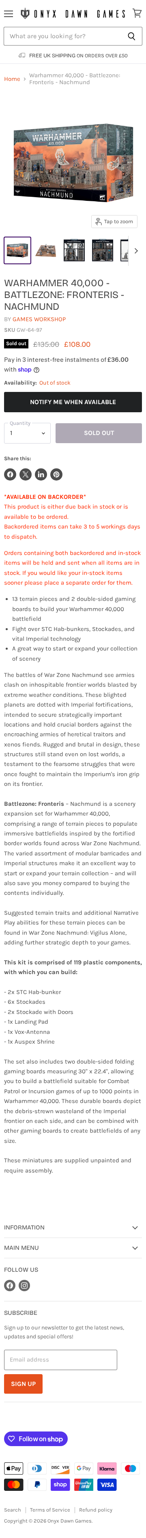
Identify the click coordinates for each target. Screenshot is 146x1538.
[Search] (131, 36)
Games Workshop (39, 319)
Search (12, 1510)
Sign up (23, 1384)
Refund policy (95, 1510)
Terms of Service (50, 1510)
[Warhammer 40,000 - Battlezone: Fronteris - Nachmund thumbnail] (17, 250)
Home (12, 79)
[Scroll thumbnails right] (134, 251)
